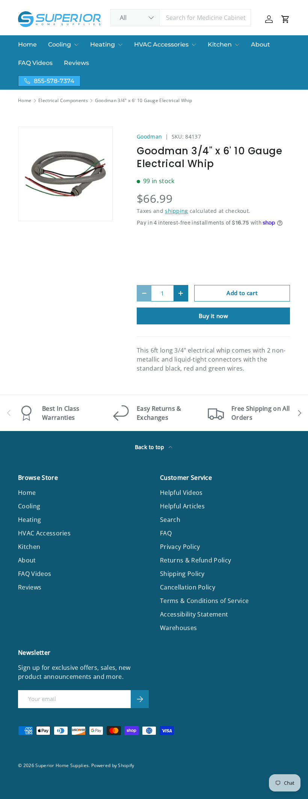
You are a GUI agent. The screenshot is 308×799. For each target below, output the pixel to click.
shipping (176, 210)
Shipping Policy (182, 574)
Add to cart (242, 293)
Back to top (150, 447)
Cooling (59, 44)
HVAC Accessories (161, 44)
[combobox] (181, 17)
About (260, 44)
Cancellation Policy (187, 587)
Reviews (76, 62)
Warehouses (178, 628)
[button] (285, 19)
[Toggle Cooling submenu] (76, 44)
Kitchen (220, 44)
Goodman (149, 136)
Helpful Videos (181, 492)
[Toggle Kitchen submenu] (237, 44)
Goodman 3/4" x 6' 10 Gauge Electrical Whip (143, 100)
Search (170, 520)
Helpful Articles (182, 506)
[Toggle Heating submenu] (120, 44)
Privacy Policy (180, 547)
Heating (102, 44)
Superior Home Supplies (62, 765)
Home (27, 44)
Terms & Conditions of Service (204, 601)
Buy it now (213, 316)
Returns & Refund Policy (195, 560)
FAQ (166, 533)
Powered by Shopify (112, 765)
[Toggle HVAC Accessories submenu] (193, 44)
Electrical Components (63, 100)
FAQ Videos (35, 62)
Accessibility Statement (194, 614)
